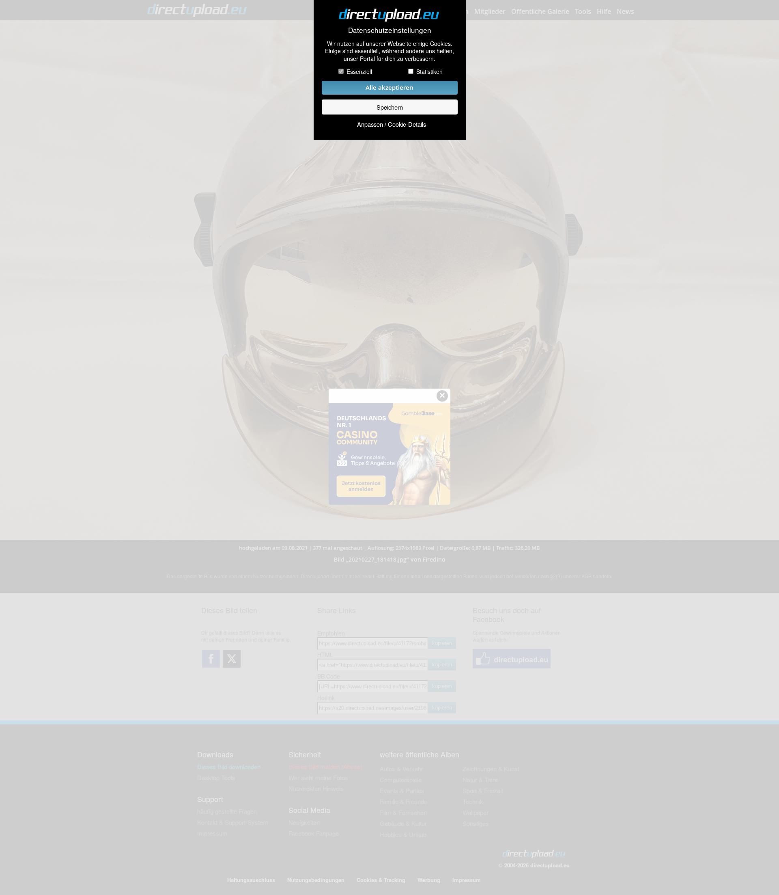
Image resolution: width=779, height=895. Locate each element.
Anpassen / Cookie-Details (391, 124)
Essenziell (359, 71)
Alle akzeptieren (389, 87)
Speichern (390, 107)
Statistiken (429, 71)
